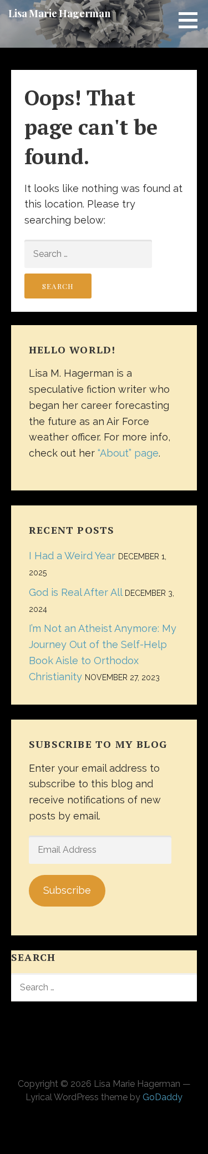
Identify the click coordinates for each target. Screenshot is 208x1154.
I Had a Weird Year (72, 555)
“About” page (128, 453)
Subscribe (67, 890)
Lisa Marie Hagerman (59, 13)
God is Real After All (75, 592)
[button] (192, 20)
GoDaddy (162, 1097)
